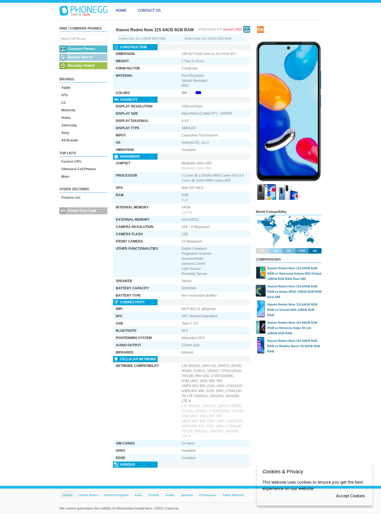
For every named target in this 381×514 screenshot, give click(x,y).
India (138, 495)
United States (88, 495)
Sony (65, 133)
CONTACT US (149, 10)
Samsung (68, 125)
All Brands (69, 140)
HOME (121, 10)
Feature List (70, 198)
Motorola (68, 110)
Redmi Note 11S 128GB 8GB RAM (208, 38)
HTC (64, 95)
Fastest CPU (71, 162)
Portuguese (207, 495)
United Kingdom (116, 495)
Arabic (170, 495)
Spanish (187, 495)
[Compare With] (246, 29)
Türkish (153, 495)
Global (67, 495)
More (65, 177)
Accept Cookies (350, 495)
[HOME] (83, 11)
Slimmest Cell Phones (78, 169)
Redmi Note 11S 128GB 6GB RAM (142, 38)
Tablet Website (233, 495)
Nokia (66, 118)
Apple (66, 88)
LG (63, 103)
